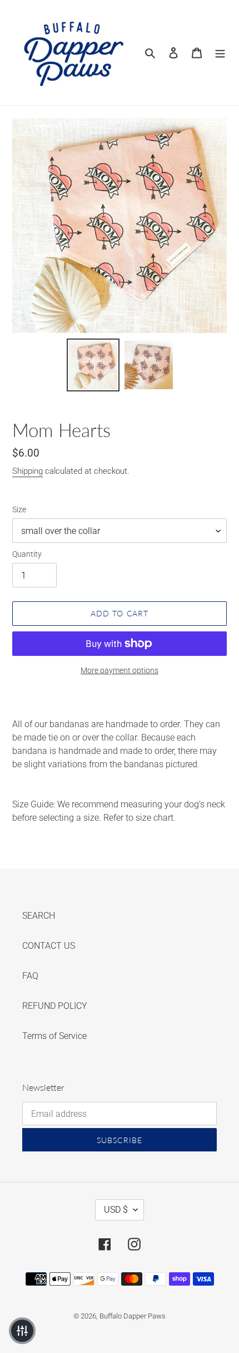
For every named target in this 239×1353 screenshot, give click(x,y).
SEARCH (38, 915)
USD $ (116, 1209)
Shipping (27, 471)
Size (19, 509)
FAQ (30, 975)
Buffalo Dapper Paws (132, 1316)
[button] (22, 1330)
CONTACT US (48, 945)
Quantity (27, 554)
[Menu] (220, 52)
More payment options (119, 670)
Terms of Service (54, 1036)
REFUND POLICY (54, 1006)
